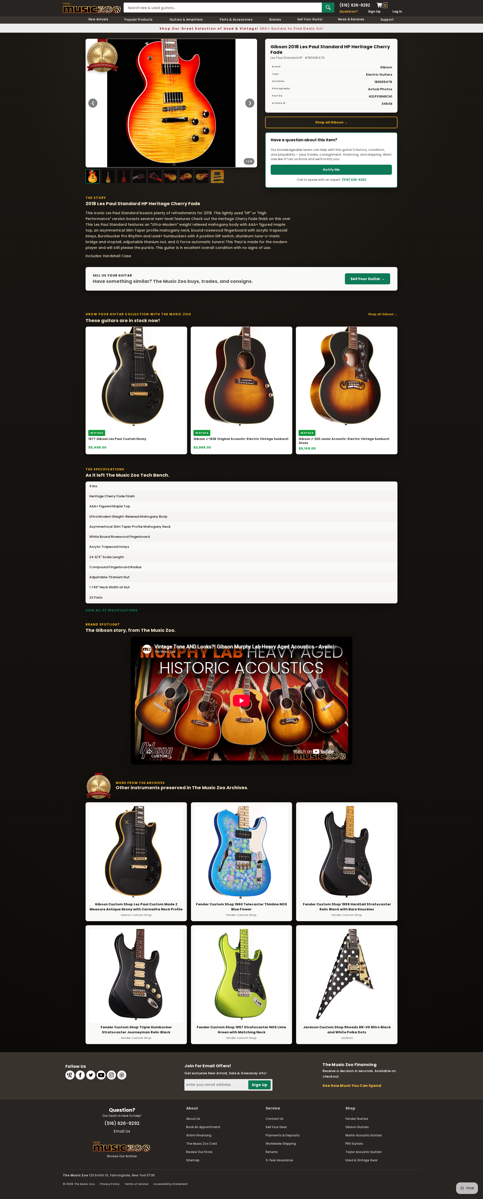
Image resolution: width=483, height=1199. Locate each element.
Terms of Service (136, 1184)
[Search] (328, 8)
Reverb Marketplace (69, 1075)
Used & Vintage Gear (361, 1160)
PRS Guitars (354, 1143)
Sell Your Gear (276, 1127)
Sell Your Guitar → (367, 278)
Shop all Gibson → (331, 122)
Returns (272, 1152)
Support (387, 19)
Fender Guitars (356, 1119)
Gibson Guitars (357, 1127)
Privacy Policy (109, 1184)
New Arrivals (98, 19)
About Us (193, 1119)
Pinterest (121, 1075)
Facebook (80, 1075)
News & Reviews (351, 19)
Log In (397, 11)
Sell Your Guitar (310, 19)
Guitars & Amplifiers (186, 19)
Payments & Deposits (283, 1135)
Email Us (122, 1131)
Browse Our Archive (122, 1156)
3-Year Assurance (279, 1160)
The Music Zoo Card (201, 1143)
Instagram (111, 1075)
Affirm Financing (198, 1135)
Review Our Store (199, 1152)
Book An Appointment (203, 1127)
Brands (275, 19)
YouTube (101, 1075)
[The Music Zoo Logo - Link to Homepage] (92, 8)
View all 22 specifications (112, 610)
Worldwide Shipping (281, 1143)
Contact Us (275, 1119)
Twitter (90, 1075)
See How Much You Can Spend (352, 1085)
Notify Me (331, 169)
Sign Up (374, 11)
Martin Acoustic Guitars (363, 1135)
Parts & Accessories (236, 19)
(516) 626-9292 (354, 5)
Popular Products (139, 19)
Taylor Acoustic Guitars (363, 1152)
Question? (348, 11)
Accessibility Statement (170, 1184)
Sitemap (192, 1160)
